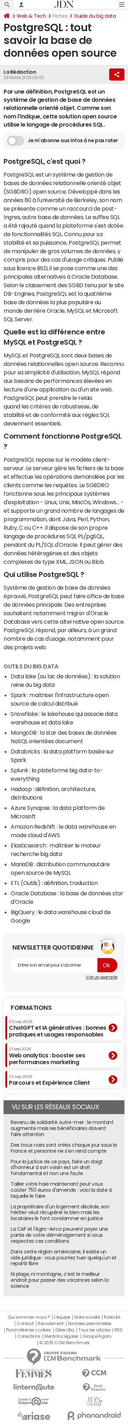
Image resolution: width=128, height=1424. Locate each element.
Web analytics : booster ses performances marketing (47, 1055)
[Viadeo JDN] (94, 1401)
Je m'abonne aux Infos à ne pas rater (73, 140)
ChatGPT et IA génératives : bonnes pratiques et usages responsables (57, 1028)
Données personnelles (90, 1324)
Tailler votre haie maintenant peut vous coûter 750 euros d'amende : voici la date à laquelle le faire (61, 1189)
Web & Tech (31, 15)
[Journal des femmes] (34, 1373)
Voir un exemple (101, 977)
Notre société (87, 1317)
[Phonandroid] (94, 1415)
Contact (25, 1324)
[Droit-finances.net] (94, 1387)
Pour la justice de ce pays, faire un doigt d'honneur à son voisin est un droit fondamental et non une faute (57, 1167)
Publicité (112, 1317)
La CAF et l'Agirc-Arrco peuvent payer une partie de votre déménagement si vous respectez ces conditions (59, 1235)
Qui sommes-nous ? (29, 1317)
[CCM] (94, 1373)
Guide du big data (95, 15)
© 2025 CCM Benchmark (64, 1343)
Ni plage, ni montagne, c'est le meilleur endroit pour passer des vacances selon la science (59, 1280)
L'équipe (62, 1317)
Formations (31, 1008)
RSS (118, 1330)
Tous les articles (94, 1330)
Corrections (29, 1336)
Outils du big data (31, 666)
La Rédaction (20, 71)
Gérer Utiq (64, 1330)
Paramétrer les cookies (28, 1330)
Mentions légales (61, 1336)
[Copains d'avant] (34, 1401)
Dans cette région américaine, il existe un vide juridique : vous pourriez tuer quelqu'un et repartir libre (64, 1257)
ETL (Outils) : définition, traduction (54, 883)
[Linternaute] (34, 1387)
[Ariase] (34, 1416)
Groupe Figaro (96, 1336)
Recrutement (51, 1324)
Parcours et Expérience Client (49, 1080)
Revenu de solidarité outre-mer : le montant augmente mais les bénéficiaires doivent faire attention (62, 1128)
